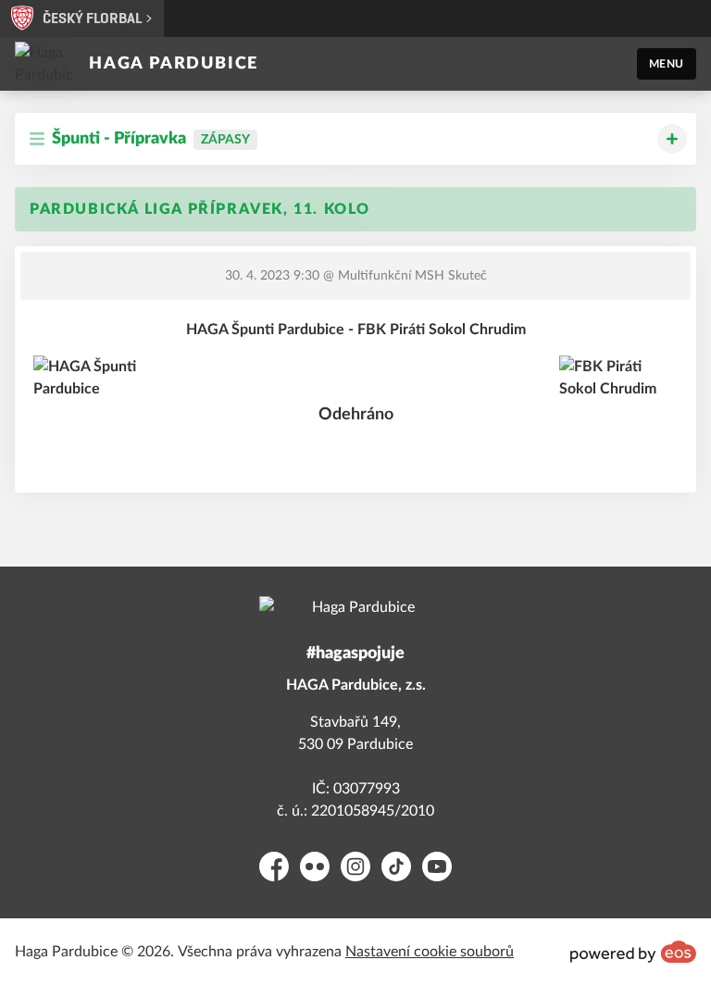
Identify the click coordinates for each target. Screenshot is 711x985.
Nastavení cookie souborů (429, 951)
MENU (666, 63)
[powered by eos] (633, 952)
